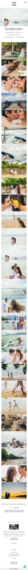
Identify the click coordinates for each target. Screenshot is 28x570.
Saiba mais (14, 538)
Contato (14, 562)
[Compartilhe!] (14, 57)
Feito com (14, 568)
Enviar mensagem (15, 554)
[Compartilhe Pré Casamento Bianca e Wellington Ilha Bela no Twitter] (15, 507)
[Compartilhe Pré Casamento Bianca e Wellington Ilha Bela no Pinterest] (17, 507)
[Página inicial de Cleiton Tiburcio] (14, 4)
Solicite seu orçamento (14, 511)
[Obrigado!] (10, 57)
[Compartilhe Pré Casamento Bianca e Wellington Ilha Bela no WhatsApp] (12, 507)
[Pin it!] (18, 57)
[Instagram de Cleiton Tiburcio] (14, 558)
